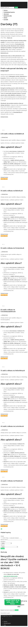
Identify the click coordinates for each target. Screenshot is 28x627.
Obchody (6, 14)
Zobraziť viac (4, 137)
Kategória (3, 541)
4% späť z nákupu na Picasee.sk (12, 481)
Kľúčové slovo (4, 539)
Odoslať (17, 610)
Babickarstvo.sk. (4, 53)
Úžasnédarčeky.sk (17, 112)
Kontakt (6, 19)
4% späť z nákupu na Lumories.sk (12, 426)
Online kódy (5, 538)
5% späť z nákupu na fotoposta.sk (12, 248)
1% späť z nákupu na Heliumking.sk (13, 370)
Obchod (2, 545)
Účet (5, 625)
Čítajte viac (9, 37)
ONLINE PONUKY (14, 538)
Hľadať (16, 7)
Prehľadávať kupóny (9, 12)
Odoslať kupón (7, 623)
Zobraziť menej (4, 116)
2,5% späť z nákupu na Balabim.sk (12, 133)
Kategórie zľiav (8, 15)
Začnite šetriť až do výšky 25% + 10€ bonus (12, 602)
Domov (6, 10)
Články (5, 17)
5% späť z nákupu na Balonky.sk (12, 190)
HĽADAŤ (3, 548)
